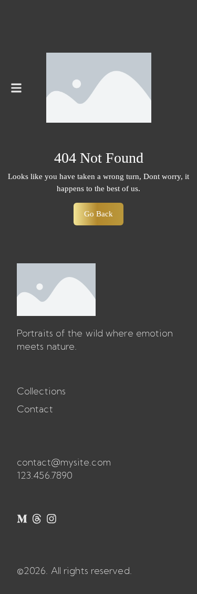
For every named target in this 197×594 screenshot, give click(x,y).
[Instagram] (51, 518)
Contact (35, 409)
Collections (41, 391)
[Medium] (22, 518)
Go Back (103, 210)
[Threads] (37, 518)
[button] (16, 88)
